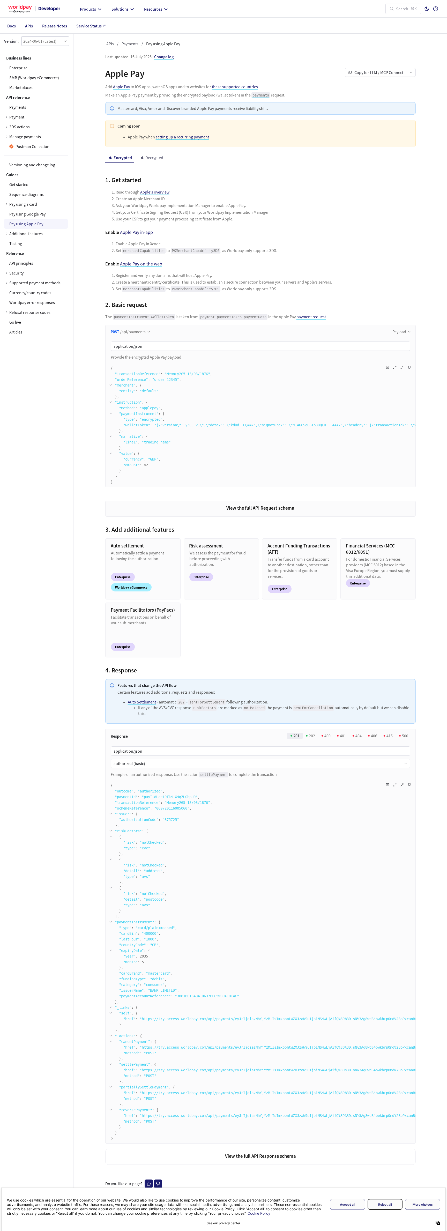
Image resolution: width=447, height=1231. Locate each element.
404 (358, 735)
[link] (36, 204)
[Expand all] (395, 367)
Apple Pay (121, 86)
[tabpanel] (260, 329)
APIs (110, 43)
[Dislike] (158, 1184)
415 (389, 735)
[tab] (120, 157)
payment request (311, 316)
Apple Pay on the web (141, 264)
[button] (45, 41)
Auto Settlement (142, 702)
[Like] (149, 1184)
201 (296, 735)
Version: (11, 41)
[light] (426, 8)
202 (312, 735)
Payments (130, 43)
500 (405, 735)
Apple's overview (154, 192)
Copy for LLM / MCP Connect (378, 72)
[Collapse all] (402, 367)
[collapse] (110, 385)
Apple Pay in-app (136, 232)
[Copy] (409, 367)
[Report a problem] (387, 367)
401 (343, 735)
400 (327, 735)
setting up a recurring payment (182, 136)
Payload (399, 331)
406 (374, 735)
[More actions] (411, 72)
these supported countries (235, 86)
